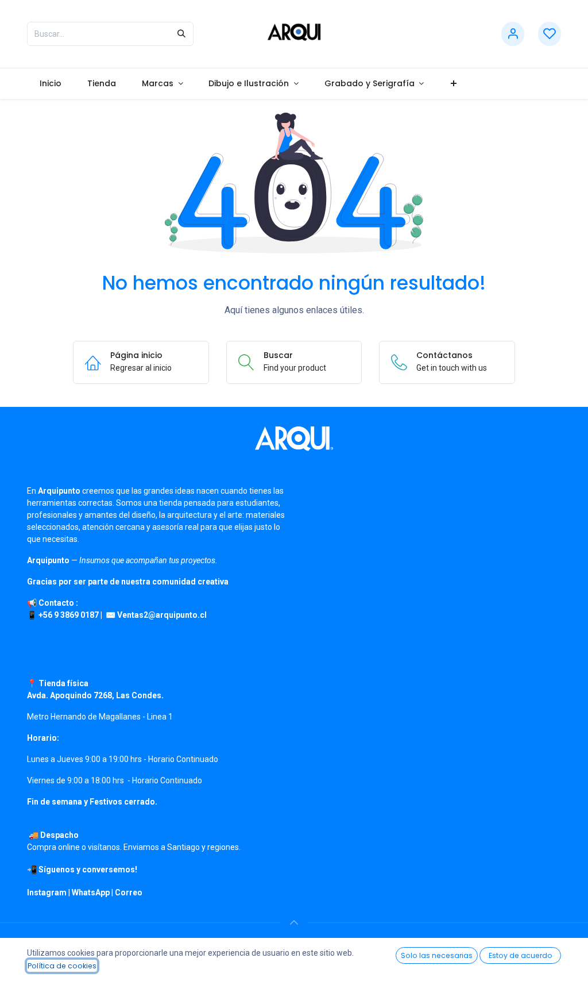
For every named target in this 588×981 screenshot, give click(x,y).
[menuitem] (51, 83)
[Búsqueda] (181, 33)
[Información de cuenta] (512, 34)
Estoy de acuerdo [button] (520, 955)
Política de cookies (62, 966)
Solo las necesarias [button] (437, 955)
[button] (294, 922)
